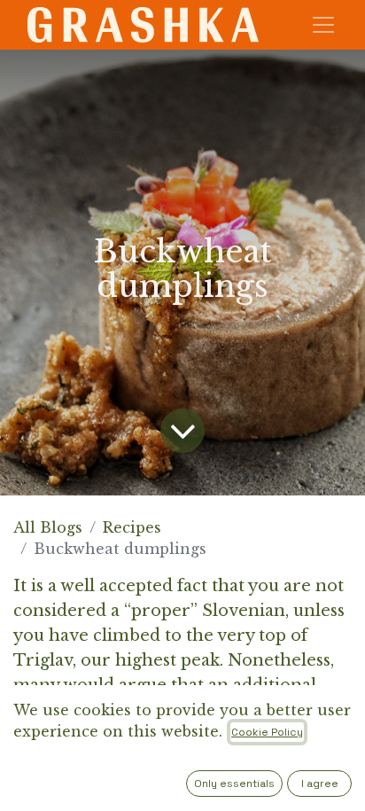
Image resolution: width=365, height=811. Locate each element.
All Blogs (47, 527)
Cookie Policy (267, 732)
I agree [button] (319, 783)
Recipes (132, 527)
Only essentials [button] (234, 783)
